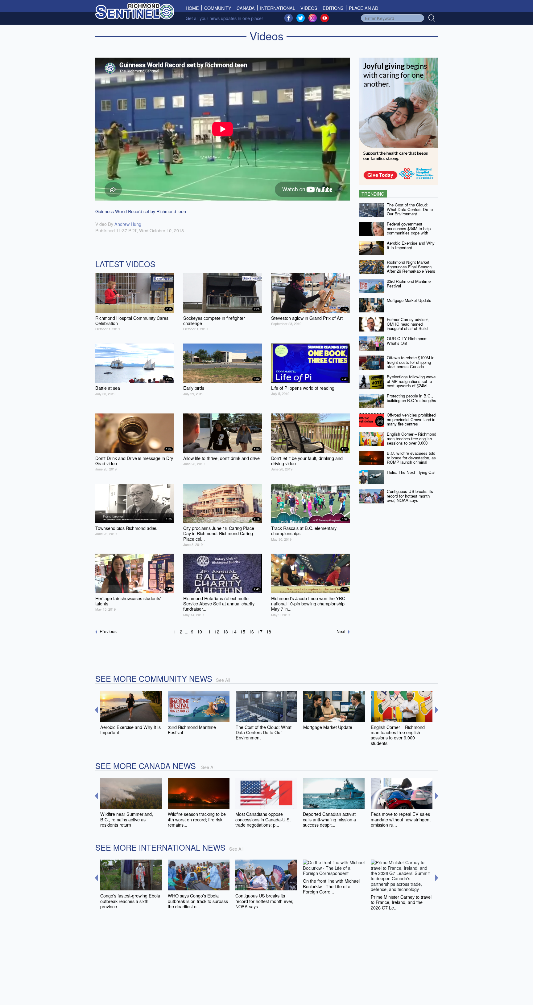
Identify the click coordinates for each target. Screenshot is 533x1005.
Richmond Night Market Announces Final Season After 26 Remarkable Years (411, 266)
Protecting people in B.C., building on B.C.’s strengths (411, 398)
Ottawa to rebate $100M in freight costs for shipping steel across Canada (410, 362)
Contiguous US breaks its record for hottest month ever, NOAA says (410, 495)
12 (216, 632)
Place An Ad (363, 7)
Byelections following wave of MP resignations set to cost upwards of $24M (411, 381)
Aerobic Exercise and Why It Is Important (411, 245)
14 (234, 632)
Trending (373, 193)
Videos (308, 7)
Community (217, 7)
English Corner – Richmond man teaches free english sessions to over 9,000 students (411, 440)
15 (242, 632)
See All (223, 680)
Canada (246, 7)
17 (260, 632)
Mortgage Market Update (409, 300)
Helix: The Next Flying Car (411, 472)
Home (194, 7)
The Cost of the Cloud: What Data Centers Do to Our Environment (410, 209)
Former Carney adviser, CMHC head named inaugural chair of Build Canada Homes (408, 326)
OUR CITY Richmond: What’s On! (407, 341)
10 (199, 632)
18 (268, 632)
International (277, 7)
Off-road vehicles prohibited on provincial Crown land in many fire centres (411, 419)
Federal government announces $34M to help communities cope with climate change (409, 230)
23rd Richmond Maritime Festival (409, 283)
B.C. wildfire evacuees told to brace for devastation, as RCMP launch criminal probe (411, 460)
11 (208, 632)
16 (251, 632)
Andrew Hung (127, 224)
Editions (333, 7)
